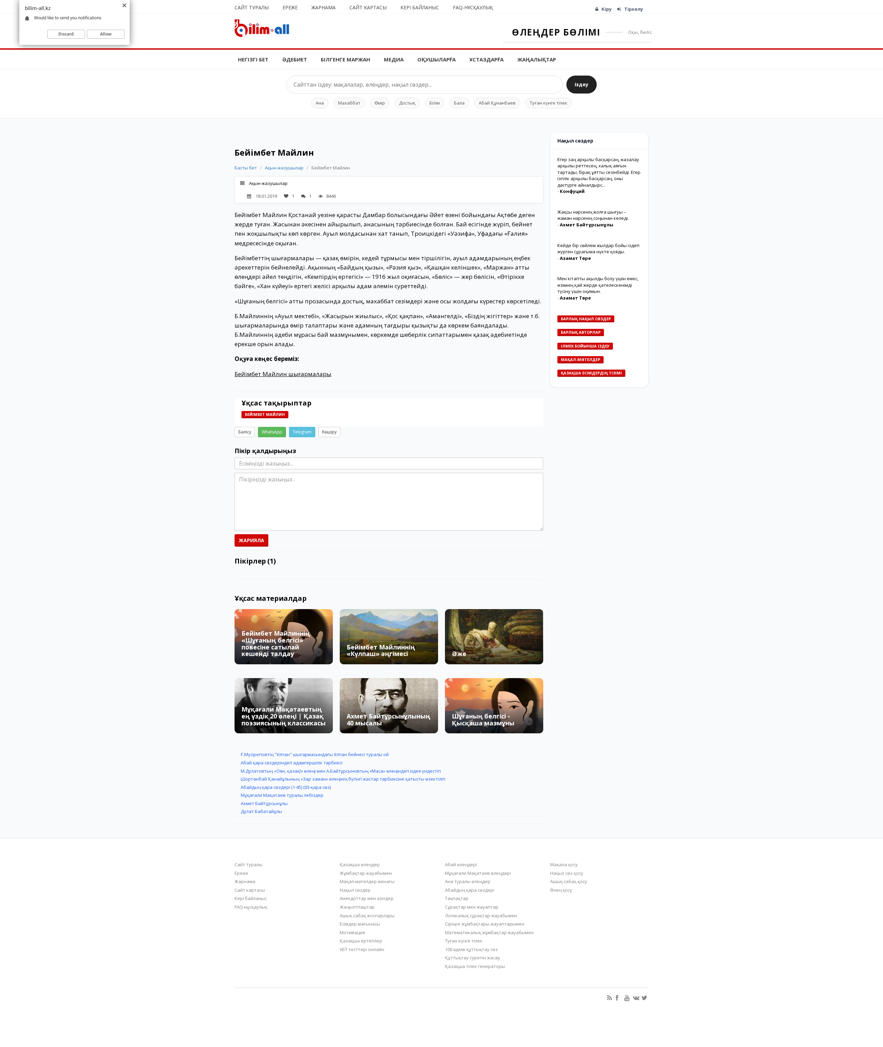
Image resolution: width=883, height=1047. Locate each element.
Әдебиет (294, 59)
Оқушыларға (436, 59)
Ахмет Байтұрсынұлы (264, 803)
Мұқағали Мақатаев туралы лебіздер (282, 795)
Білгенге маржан (345, 59)
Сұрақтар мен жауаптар (471, 907)
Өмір (380, 103)
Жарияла (251, 540)
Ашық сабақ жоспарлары (367, 915)
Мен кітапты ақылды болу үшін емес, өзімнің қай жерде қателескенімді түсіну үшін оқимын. (597, 284)
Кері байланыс (419, 7)
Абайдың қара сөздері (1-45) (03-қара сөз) (286, 787)
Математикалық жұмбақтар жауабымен (489, 932)
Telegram (302, 432)
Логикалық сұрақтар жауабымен (481, 915)
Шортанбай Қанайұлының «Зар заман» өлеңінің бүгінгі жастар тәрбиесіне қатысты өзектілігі (343, 779)
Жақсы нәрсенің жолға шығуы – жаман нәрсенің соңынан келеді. (593, 215)
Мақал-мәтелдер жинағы (367, 881)
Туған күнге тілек (548, 103)
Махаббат (349, 103)
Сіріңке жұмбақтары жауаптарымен (484, 924)
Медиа (394, 59)
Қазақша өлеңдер (360, 864)
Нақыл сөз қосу (566, 873)
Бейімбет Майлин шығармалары (283, 374)
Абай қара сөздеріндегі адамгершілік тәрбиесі (292, 763)
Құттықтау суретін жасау (472, 958)
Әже (459, 653)
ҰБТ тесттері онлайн (362, 949)
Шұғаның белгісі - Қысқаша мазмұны (483, 719)
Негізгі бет (253, 59)
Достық (407, 103)
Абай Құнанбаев (497, 103)
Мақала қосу (564, 864)
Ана (320, 103)
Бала (459, 103)
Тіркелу (633, 9)
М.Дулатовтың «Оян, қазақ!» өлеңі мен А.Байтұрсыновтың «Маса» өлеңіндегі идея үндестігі (341, 771)
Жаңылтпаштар (357, 907)
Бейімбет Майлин (265, 414)
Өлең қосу (561, 890)
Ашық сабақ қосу (568, 881)
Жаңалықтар (536, 59)
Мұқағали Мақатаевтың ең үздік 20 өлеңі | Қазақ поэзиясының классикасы (283, 716)
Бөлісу (244, 432)
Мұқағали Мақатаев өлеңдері (478, 873)
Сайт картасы (368, 7)
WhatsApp (272, 432)
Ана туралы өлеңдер (467, 881)
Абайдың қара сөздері (469, 890)
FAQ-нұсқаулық (473, 7)
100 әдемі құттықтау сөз (471, 949)
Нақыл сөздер (355, 890)
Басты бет (246, 168)
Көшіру (329, 432)
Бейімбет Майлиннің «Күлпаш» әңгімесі (381, 650)
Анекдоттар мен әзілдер (367, 898)
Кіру (607, 9)
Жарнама (323, 7)
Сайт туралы (252, 7)
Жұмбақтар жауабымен (366, 873)
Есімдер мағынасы (360, 924)
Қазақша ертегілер (361, 941)
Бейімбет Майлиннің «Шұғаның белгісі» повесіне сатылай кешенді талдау (275, 643)
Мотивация (352, 932)
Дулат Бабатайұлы (261, 811)
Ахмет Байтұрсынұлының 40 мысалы (388, 719)
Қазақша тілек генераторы (475, 966)
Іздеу (581, 84)
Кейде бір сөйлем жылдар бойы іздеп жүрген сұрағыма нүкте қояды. (598, 248)
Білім (434, 103)
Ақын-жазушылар (284, 168)
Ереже (290, 7)
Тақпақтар (456, 898)
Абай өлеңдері (461, 864)
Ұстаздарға (486, 59)
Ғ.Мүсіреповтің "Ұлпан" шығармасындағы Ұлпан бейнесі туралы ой (315, 754)
